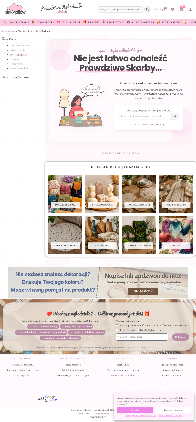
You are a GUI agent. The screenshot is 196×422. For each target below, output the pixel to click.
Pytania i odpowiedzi (173, 375)
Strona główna (8, 31)
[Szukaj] (175, 116)
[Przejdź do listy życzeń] (172, 9)
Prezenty (15, 59)
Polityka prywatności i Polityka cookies (140, 416)
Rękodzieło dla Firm (123, 375)
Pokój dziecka (18, 50)
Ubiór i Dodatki (127, 330)
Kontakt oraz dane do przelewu (171, 416)
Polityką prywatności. (149, 348)
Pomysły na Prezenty (177, 325)
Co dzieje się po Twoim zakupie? (73, 375)
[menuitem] (16, 22)
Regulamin (123, 365)
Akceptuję (135, 410)
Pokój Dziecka (153, 325)
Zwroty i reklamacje (173, 370)
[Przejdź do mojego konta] (190, 9)
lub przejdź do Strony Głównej (149, 124)
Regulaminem (132, 348)
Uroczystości (17, 64)
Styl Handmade (19, 54)
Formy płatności (73, 365)
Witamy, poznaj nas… (23, 365)
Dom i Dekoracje (19, 45)
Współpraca (23, 375)
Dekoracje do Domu (129, 325)
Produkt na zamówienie (173, 365)
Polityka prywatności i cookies (123, 370)
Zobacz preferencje (173, 410)
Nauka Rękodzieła (20, 68)
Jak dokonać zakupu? (73, 370)
